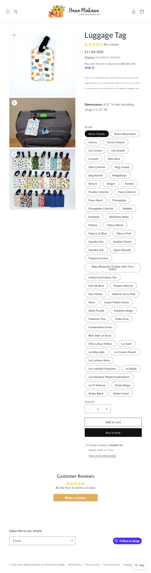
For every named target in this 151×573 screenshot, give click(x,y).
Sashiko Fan (96, 241)
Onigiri (111, 183)
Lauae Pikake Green (116, 302)
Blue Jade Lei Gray (100, 335)
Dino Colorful (97, 167)
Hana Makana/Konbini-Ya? (31, 564)
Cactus (93, 142)
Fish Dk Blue (96, 285)
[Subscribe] (71, 540)
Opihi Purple (96, 310)
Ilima (92, 302)
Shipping (89, 57)
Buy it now (113, 432)
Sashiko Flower (122, 241)
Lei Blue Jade (97, 352)
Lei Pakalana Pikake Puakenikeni (109, 377)
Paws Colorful (127, 192)
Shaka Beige (122, 385)
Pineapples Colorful (101, 208)
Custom (93, 158)
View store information (102, 455)
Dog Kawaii (96, 175)
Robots (93, 225)
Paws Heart (96, 200)
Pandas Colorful (99, 192)
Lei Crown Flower (125, 352)
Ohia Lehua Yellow (100, 343)
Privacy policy (93, 564)
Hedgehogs (119, 175)
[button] (8, 12)
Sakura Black (115, 225)
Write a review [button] (75, 497)
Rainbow (94, 217)
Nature (93, 183)
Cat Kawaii (118, 150)
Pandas (129, 183)
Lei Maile (131, 368)
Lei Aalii (126, 343)
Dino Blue (114, 158)
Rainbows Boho (119, 217)
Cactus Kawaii (115, 142)
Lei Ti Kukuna (97, 385)
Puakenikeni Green (100, 327)
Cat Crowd (95, 150)
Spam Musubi (122, 250)
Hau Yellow (96, 294)
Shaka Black (96, 393)
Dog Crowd (122, 167)
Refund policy (75, 564)
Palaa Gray (122, 319)
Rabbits (127, 208)
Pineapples (119, 200)
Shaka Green (121, 393)
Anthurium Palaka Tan (103, 277)
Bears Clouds (97, 134)
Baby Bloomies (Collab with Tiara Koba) (113, 268)
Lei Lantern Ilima (99, 360)
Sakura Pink (123, 233)
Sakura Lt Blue (98, 233)
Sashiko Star (96, 250)
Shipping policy (131, 564)
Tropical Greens (98, 258)
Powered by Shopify (55, 564)
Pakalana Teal (97, 319)
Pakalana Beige (123, 310)
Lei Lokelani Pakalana (102, 368)
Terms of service (111, 564)
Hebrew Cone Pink (123, 294)
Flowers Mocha (123, 285)
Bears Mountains (125, 134)
